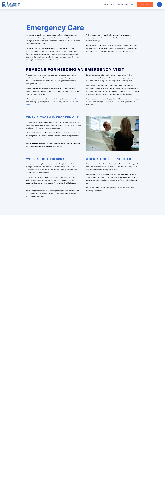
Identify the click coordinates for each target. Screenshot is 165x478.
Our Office (124, 4)
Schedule (145, 4)
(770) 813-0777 (109, 4)
